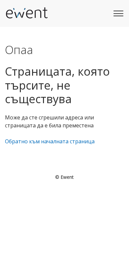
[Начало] (26, 13)
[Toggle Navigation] (117, 13)
